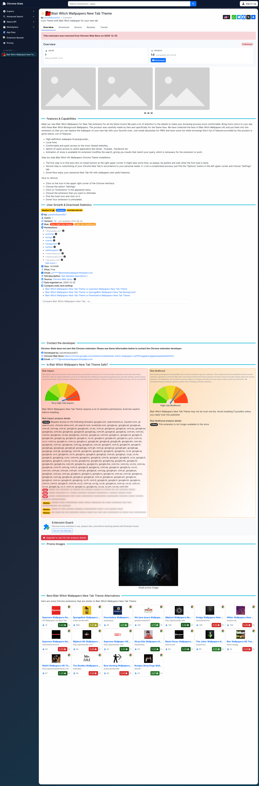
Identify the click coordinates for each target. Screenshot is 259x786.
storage (48, 237)
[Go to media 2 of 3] (148, 113)
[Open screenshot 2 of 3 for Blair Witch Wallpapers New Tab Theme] (125, 88)
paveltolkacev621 (52, 17)
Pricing (10, 43)
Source (78, 27)
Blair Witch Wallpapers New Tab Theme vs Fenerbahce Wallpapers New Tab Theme (87, 295)
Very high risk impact (62, 224)
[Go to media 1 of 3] (145, 113)
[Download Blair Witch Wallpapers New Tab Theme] (201, 56)
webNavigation (52, 250)
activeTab (49, 234)
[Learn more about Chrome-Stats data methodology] (75, 279)
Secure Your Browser (62, 531)
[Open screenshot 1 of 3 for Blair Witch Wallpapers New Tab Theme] (68, 88)
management (51, 244)
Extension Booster (15, 37)
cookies (48, 240)
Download (64, 27)
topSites (49, 247)
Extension (67, 17)
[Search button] (193, 3)
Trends (104, 27)
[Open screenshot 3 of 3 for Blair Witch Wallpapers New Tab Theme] (182, 88)
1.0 (55, 221)
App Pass (11, 32)
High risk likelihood (85, 224)
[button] (249, 3)
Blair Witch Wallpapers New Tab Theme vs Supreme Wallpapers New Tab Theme (86, 289)
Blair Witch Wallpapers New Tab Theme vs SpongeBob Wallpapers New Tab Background (90, 292)
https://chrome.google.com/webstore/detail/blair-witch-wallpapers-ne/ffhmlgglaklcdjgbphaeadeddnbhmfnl (119, 356)
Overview (48, 27)
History (10, 50)
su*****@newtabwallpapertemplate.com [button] (72, 272)
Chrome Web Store (62, 279)
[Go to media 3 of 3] (151, 113)
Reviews (91, 27)
